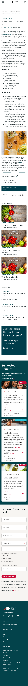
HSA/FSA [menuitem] (5, 639)
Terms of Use (6, 670)
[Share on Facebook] (15, 195)
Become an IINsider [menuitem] (7, 629)
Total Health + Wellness (14, 11)
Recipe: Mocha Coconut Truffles (12, 225)
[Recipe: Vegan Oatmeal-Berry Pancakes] (14, 238)
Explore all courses (7, 378)
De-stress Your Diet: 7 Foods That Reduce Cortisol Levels (12, 318)
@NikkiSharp (22, 172)
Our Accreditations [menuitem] (7, 627)
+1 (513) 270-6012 (14, 650)
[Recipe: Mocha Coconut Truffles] (14, 213)
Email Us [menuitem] (5, 653)
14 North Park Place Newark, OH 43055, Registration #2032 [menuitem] (13, 663)
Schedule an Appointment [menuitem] (9, 657)
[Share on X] (18, 195)
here (16, 176)
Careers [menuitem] (5, 637)
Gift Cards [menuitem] (5, 632)
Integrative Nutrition (5, 13)
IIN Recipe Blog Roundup (10, 277)
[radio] (14, 556)
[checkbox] (14, 559)
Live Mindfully (5, 291)
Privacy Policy (16, 590)
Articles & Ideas (5, 11)
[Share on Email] (13, 195)
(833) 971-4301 (8, 649)
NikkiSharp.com (7, 172)
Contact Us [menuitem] (6, 660)
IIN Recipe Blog (7, 34)
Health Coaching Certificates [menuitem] (10, 624)
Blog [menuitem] (4, 634)
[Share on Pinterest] (23, 195)
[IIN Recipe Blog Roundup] (14, 265)
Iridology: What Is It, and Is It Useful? (13, 306)
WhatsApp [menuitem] (5, 655)
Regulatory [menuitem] (5, 641)
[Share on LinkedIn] (20, 195)
